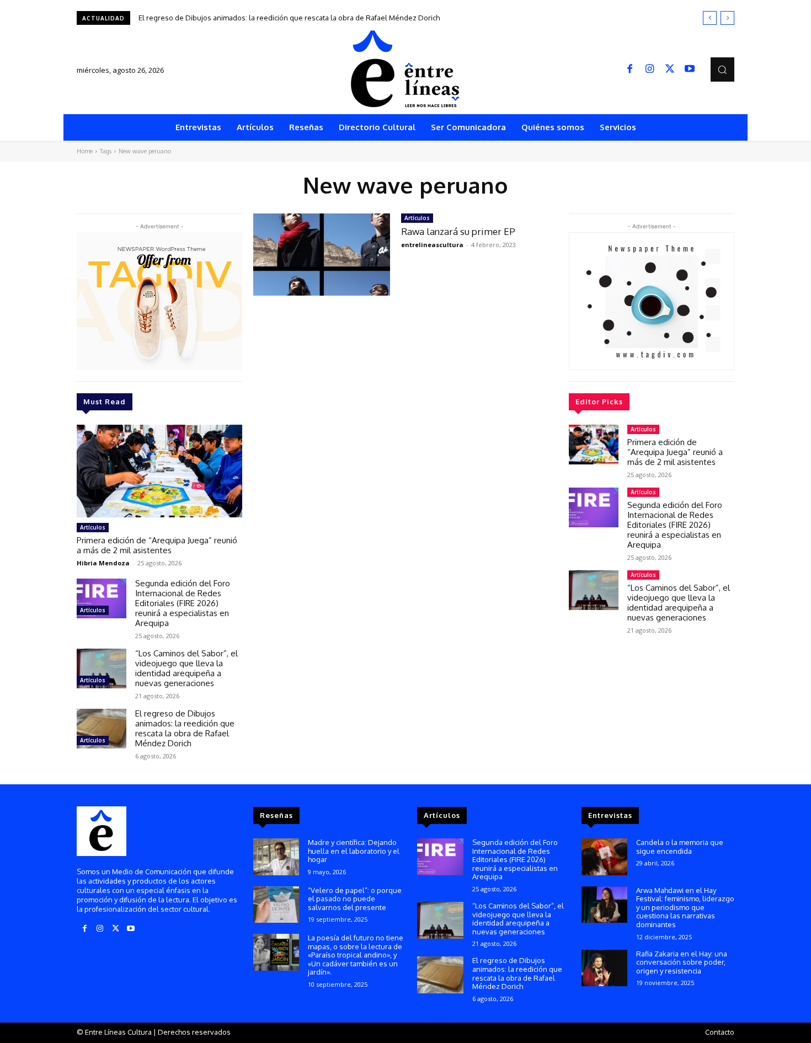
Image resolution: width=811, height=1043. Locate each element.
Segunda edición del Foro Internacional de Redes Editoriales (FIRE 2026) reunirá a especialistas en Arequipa (182, 603)
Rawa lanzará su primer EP (458, 231)
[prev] (710, 18)
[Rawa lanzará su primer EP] (321, 254)
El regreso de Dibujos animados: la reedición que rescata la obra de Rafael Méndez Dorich (289, 17)
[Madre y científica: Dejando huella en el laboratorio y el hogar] (276, 856)
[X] (670, 69)
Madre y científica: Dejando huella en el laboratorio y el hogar (353, 851)
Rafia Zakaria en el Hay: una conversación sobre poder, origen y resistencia (681, 962)
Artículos (92, 527)
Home (85, 151)
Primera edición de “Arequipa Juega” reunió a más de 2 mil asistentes (157, 545)
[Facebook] (630, 69)
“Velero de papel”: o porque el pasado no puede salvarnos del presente (355, 899)
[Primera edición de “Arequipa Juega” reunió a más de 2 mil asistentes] (159, 471)
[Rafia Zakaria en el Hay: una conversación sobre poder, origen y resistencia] (604, 968)
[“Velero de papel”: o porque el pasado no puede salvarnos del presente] (276, 904)
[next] (727, 18)
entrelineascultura (432, 244)
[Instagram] (650, 69)
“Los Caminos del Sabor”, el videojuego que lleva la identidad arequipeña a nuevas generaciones (186, 668)
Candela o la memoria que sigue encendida (679, 846)
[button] (722, 69)
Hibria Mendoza (103, 563)
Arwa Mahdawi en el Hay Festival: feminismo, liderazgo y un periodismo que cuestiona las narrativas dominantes (685, 907)
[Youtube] (690, 69)
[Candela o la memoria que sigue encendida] (604, 856)
